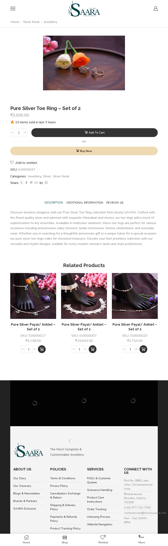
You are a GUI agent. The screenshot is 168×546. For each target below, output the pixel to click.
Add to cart (96, 133)
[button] (42, 349)
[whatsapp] (46, 183)
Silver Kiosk (31, 22)
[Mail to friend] (36, 183)
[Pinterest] (31, 183)
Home (14, 22)
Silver (47, 176)
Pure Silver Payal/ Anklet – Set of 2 (33, 327)
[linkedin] (41, 183)
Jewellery (50, 22)
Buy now (86, 151)
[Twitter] (21, 183)
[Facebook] (26, 183)
